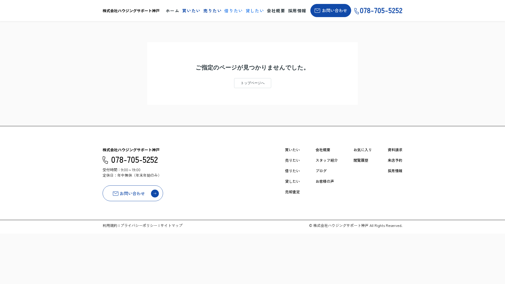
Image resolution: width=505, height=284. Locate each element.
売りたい (212, 10)
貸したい (255, 10)
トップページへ (253, 83)
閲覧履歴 (361, 160)
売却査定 (292, 191)
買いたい (191, 10)
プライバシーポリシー (138, 225)
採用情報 (297, 10)
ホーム (173, 10)
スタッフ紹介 (327, 160)
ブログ (321, 170)
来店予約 (395, 160)
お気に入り (363, 149)
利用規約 (110, 225)
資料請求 (395, 149)
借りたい (233, 10)
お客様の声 (325, 181)
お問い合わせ (334, 10)
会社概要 (276, 10)
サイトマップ (171, 225)
